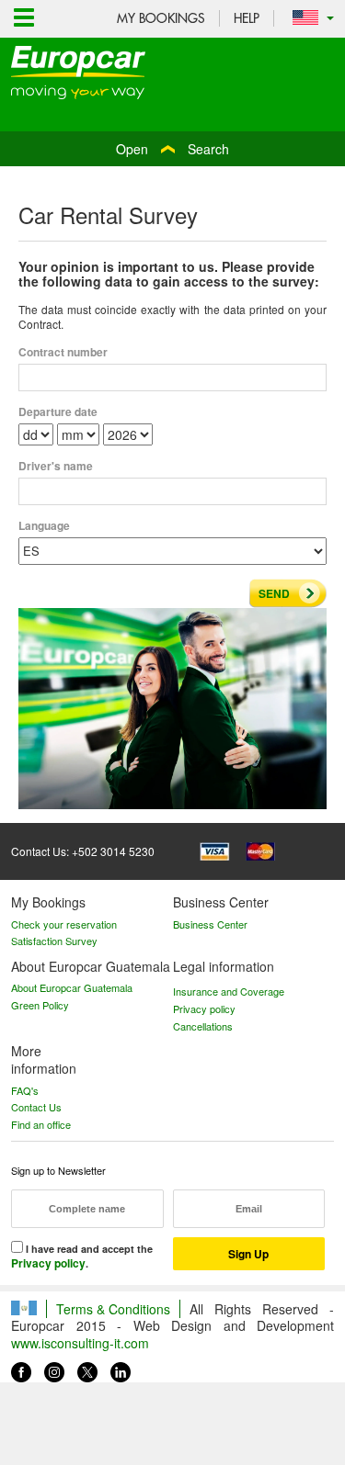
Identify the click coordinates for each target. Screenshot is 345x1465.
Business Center (210, 924)
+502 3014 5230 (113, 851)
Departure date (58, 412)
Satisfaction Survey (54, 940)
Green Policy (40, 1004)
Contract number (63, 352)
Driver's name (55, 466)
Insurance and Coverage (228, 991)
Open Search (172, 149)
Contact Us (36, 1106)
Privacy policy (204, 1008)
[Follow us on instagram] (54, 1368)
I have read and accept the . (82, 1256)
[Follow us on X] (87, 1368)
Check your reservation (64, 924)
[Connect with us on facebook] (21, 1368)
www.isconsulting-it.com (80, 1343)
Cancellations (203, 1026)
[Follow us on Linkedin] (120, 1368)
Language (44, 526)
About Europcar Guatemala (71, 987)
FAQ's (25, 1090)
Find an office (41, 1124)
